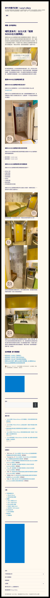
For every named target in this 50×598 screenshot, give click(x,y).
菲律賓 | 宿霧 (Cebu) (13, 506)
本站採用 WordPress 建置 (34, 594)
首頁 (6, 570)
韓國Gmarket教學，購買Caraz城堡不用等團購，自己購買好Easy (20, 361)
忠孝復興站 (15, 367)
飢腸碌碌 (10, 515)
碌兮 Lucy (9, 366)
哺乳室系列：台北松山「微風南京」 (13, 355)
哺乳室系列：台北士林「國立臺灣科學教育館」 (16, 359)
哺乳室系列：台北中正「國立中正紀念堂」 (15, 357)
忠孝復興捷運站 (10, 367)
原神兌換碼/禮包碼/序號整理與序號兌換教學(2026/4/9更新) (20, 428)
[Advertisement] (15, 384)
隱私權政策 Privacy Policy (11, 590)
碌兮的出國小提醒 (12, 504)
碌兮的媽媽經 (19, 366)
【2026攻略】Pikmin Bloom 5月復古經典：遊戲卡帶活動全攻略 (21, 424)
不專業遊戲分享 (10, 493)
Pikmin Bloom (11, 495)
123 (8, 468)
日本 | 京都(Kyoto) (12, 500)
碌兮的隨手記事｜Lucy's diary (18, 8)
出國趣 (7, 499)
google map (8, 90)
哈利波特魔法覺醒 (12, 497)
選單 (7, 15)
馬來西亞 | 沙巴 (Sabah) (13, 508)
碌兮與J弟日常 (26, 366)
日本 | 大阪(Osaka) (12, 502)
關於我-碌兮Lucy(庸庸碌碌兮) (12, 586)
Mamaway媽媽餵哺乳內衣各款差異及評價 (15, 362)
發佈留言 (20, 367)
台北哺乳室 (32, 366)
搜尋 (6, 401)
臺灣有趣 (8, 513)
